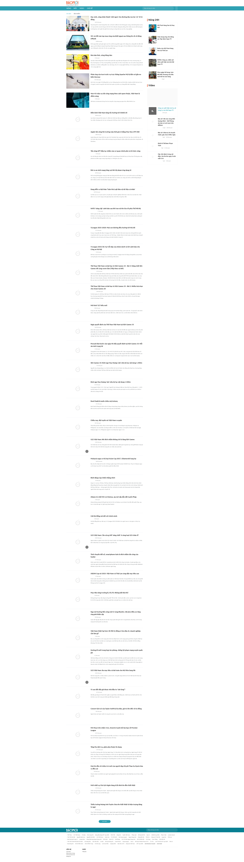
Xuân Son (107, 837)
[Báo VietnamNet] (92, 442)
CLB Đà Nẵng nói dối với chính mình (104, 516)
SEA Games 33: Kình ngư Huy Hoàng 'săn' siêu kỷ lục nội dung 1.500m (116, 363)
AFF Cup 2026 (140, 843)
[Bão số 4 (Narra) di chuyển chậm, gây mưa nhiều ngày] (152, 135)
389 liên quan (98, 173)
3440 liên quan (99, 291)
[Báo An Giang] (92, 58)
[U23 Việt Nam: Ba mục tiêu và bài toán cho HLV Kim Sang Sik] (77, 677)
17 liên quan (100, 211)
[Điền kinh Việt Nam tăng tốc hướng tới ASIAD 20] (77, 119)
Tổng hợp (84, 851)
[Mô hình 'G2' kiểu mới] (77, 312)
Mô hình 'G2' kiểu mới (99, 305)
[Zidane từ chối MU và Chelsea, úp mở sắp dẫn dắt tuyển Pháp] (77, 503)
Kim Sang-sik (90, 835)
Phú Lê (171, 841)
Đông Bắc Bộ (141, 837)
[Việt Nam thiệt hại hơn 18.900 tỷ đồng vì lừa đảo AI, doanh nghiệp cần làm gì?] (77, 637)
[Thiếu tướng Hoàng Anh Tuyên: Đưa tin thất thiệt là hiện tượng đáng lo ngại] (77, 811)
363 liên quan (99, 271)
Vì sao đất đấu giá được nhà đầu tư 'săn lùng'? (108, 690)
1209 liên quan (97, 192)
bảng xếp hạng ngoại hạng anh (94, 839)
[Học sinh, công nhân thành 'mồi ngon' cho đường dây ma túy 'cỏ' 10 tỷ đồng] (77, 23)
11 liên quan (97, 655)
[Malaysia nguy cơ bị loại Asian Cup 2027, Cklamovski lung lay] (77, 465)
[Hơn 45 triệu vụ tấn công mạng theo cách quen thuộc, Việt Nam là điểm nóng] (77, 100)
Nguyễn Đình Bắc (91, 837)
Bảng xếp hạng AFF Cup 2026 (102, 835)
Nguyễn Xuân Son (81, 837)
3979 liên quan (99, 749)
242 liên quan (98, 788)
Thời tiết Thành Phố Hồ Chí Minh (75, 841)
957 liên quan (98, 230)
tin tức (152, 841)
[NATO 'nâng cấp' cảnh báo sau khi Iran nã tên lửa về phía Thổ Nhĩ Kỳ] (77, 215)
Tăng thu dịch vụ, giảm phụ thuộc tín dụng (106, 747)
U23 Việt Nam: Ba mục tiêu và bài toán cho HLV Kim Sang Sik (113, 670)
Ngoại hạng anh (132, 837)
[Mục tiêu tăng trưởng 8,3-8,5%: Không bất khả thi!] (77, 599)
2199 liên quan (98, 733)
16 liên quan (98, 252)
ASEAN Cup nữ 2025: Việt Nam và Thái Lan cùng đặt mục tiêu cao (115, 574)
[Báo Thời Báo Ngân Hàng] (93, 750)
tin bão (83, 835)
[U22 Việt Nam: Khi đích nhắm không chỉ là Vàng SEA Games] (77, 446)
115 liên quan (99, 365)
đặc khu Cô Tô (121, 843)
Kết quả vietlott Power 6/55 (141, 841)
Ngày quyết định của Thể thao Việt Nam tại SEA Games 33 (112, 325)
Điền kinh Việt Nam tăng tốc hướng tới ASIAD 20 (109, 113)
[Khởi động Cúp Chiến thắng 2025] (77, 484)
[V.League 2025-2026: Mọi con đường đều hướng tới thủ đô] (77, 234)
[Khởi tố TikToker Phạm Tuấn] (152, 146)
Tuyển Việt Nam (126, 835)
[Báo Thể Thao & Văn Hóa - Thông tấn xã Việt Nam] (92, 327)
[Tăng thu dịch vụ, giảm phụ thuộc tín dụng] (77, 753)
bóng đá (119, 835)
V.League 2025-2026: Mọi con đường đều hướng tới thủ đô (113, 228)
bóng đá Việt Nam (130, 843)
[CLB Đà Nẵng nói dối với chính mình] (77, 522)
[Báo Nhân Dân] (92, 115)
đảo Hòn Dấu (96, 841)
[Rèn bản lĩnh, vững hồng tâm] (77, 61)
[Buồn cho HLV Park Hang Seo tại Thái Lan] (152, 51)
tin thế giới (114, 837)
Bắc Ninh (105, 839)
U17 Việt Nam (76, 835)
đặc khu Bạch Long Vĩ (72, 839)
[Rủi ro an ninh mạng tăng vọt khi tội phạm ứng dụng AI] (77, 176)
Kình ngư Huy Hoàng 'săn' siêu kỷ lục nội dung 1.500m (111, 382)
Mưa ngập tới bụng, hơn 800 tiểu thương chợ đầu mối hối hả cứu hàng (165, 74)
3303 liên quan (98, 538)
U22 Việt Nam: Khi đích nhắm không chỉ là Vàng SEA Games (113, 440)
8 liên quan (97, 595)
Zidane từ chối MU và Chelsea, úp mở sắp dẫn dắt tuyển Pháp (113, 497)
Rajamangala (126, 841)
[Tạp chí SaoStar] (93, 711)
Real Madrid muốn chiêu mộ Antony (104, 401)
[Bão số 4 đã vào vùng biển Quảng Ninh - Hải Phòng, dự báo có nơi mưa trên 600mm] (152, 121)
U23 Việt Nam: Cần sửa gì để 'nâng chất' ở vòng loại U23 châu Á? (115, 535)
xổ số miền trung (89, 843)
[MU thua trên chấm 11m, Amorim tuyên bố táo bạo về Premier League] (77, 734)
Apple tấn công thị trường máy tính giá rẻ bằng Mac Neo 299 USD (115, 132)
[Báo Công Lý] (92, 22)
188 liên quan (98, 115)
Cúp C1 (148, 835)
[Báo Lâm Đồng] (93, 252)
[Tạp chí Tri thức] (92, 519)
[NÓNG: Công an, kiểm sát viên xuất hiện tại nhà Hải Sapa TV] (152, 63)
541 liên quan (99, 404)
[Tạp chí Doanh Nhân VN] (158, 41)
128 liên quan (97, 771)
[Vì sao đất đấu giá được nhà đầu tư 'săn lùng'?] (77, 696)
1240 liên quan (98, 442)
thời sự (147, 837)
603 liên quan (99, 711)
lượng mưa (82, 839)
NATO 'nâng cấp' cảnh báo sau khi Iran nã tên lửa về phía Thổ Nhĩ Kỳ (116, 209)
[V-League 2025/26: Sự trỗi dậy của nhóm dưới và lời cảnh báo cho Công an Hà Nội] (77, 253)
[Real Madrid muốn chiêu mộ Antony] (77, 407)
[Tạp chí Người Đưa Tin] (92, 99)
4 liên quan (97, 58)
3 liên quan (168, 161)
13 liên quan (97, 480)
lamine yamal (171, 835)
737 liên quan (98, 559)
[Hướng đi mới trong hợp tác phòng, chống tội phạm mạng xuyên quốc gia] (77, 656)
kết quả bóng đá (109, 841)
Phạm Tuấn (163, 835)
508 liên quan (97, 308)
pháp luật (134, 835)
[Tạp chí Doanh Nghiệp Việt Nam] (92, 173)
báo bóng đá (70, 843)
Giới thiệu (68, 851)
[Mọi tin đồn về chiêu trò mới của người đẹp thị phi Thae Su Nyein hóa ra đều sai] (77, 772)
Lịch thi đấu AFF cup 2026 (161, 841)
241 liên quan (99, 692)
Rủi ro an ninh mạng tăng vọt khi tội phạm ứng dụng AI (111, 170)
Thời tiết (113, 835)
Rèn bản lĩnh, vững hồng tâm (101, 55)
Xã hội (101, 841)
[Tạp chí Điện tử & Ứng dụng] (92, 134)
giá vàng (148, 839)
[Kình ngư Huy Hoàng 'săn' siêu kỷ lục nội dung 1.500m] (77, 388)
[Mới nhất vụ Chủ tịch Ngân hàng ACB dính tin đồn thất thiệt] (77, 791)
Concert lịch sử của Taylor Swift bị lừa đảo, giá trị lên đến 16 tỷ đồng (116, 709)
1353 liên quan (97, 79)
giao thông (154, 839)
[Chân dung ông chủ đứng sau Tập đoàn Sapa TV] (152, 40)
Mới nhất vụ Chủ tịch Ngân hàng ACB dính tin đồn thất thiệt (113, 785)
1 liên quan (97, 98)
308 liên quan (98, 134)
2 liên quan (97, 499)
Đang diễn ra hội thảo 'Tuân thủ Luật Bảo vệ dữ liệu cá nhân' (113, 189)
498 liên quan (98, 617)
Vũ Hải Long (97, 843)
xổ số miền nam (79, 843)
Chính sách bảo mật (70, 854)
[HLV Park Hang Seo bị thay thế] (152, 28)
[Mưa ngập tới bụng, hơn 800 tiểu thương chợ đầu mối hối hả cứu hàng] (152, 75)
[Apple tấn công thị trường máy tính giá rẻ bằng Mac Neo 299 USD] (77, 138)
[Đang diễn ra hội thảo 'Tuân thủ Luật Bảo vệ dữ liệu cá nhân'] (77, 196)
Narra (132, 841)
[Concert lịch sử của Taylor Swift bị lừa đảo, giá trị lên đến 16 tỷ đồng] (77, 715)
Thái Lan (170, 837)
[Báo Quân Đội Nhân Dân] (93, 271)
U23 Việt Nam (100, 837)
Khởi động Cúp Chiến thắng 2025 (103, 478)
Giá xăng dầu (87, 841)
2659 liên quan (98, 22)
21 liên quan (97, 349)
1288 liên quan (99, 41)
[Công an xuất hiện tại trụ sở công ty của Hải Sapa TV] (152, 111)
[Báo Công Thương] (93, 692)
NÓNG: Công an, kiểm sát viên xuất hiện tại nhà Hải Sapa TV (165, 62)
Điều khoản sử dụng (70, 853)
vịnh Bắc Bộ (162, 839)
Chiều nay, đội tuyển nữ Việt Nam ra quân (106, 420)
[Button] (176, 8)
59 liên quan (98, 576)
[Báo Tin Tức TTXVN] (92, 79)
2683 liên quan (99, 461)
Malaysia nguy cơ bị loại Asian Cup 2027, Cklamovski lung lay (113, 459)
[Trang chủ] (72, 3)
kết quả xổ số (141, 835)
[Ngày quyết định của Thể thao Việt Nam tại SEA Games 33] (77, 331)
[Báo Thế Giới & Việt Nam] (92, 595)
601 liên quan (98, 423)
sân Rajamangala (123, 837)
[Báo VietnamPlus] (93, 365)
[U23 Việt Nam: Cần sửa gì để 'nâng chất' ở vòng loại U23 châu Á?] (77, 541)
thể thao (69, 835)
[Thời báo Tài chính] (93, 41)
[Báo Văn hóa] (92, 480)
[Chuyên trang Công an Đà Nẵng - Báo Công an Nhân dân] (92, 423)
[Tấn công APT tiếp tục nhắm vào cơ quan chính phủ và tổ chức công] (77, 157)
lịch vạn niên (105, 843)
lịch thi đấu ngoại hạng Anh (128, 839)
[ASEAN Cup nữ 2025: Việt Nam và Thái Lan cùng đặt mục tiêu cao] (77, 580)
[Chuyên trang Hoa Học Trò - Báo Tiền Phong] (92, 771)
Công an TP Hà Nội (155, 837)
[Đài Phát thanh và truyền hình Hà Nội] (93, 404)
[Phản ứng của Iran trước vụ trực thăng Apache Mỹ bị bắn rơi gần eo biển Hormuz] (77, 81)
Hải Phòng (117, 839)
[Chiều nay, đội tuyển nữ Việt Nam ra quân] (77, 427)
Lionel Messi (118, 841)
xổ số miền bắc (140, 839)
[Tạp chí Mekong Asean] (92, 192)
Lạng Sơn (164, 837)
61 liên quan (167, 148)
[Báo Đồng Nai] (92, 230)
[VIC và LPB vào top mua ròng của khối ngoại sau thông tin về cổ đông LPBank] (77, 42)
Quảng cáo (68, 856)
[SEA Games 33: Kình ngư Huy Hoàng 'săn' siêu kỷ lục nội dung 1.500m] (77, 369)
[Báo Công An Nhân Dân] (93, 211)
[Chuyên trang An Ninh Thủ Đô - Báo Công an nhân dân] (159, 148)
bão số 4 (111, 839)
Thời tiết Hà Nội (71, 837)
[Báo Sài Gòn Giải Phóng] (160, 127)
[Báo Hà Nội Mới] (92, 154)
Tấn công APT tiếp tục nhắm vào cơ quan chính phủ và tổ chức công (115, 151)
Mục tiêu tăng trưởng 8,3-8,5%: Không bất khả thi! (109, 593)
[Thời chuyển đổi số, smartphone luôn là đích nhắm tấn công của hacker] (77, 561)
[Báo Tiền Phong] (92, 788)
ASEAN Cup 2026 (155, 835)
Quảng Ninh (113, 843)
